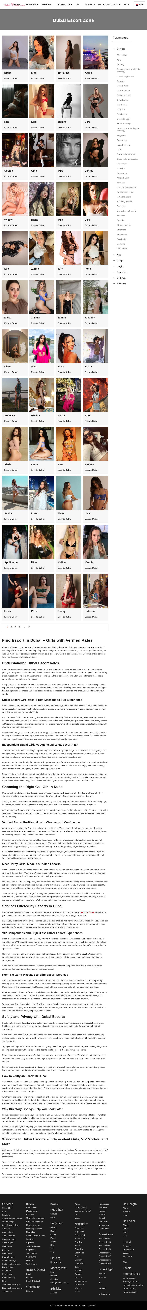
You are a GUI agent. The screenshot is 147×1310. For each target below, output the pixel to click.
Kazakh (78, 1270)
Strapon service (33, 1246)
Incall (28, 1274)
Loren (34, 513)
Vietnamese (104, 1228)
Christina (63, 72)
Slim (52, 1245)
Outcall (29, 1277)
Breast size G (105, 1260)
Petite (53, 1238)
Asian (77, 1204)
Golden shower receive (12, 1288)
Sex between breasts (35, 1235)
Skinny (53, 1241)
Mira (60, 170)
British (77, 1245)
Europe (126, 1253)
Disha (34, 219)
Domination (7, 1253)
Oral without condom (35, 1218)
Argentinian (80, 1231)
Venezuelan (104, 1225)
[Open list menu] (114, 254)
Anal (4, 1211)
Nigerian (78, 1288)
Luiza (7, 611)
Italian (77, 1267)
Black (125, 1232)
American (79, 1228)
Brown (126, 1229)
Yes (100, 1282)
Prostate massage (34, 1221)
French (78, 1256)
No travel (127, 1246)
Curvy (53, 1234)
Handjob (30, 1204)
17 (29, 626)
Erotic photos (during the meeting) (11, 1265)
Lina (33, 72)
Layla (34, 464)
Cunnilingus (7, 1243)
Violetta (89, 464)
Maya (61, 513)
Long (125, 1215)
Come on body (9, 1239)
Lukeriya (90, 611)
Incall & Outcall (33, 1281)
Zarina (89, 170)
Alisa (61, 366)
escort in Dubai (87, 912)
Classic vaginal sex (10, 1225)
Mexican (78, 1277)
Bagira (62, 121)
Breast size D (105, 1249)
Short (125, 1208)
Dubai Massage (130, 1292)
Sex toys (30, 1239)
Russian (102, 1211)
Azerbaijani (80, 1235)
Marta (7, 317)
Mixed (77, 1218)
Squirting (30, 1243)
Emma (62, 317)
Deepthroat (7, 1246)
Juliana (35, 317)
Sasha (8, 513)
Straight (29, 1291)
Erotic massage (9, 1260)
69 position (7, 1208)
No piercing (55, 1262)
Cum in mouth (8, 1235)
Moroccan (79, 1284)
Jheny (61, 611)
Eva (6, 268)
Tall (51, 1248)
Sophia (8, 170)
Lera (87, 121)
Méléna (35, 415)
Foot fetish (7, 1274)
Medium (126, 1211)
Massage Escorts (131, 1281)
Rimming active (33, 1225)
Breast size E (105, 1253)
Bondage (6, 1215)
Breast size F (105, 1256)
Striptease (30, 1250)
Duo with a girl (8, 1257)
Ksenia (89, 562)
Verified (46, 4)
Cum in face (7, 1232)
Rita (6, 121)
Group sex (7, 1291)
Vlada (7, 464)
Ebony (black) (81, 1207)
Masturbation (32, 1211)
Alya (87, 415)
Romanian (103, 1207)
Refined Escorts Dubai (133, 1285)
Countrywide (128, 1249)
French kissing (8, 1277)
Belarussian (80, 1238)
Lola (33, 121)
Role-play (30, 1232)
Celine (62, 562)
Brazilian (78, 1242)
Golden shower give (11, 1284)
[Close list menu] (114, 48)
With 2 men (31, 1264)
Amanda (90, 317)
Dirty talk (6, 1250)
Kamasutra (31, 1207)
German (78, 1260)
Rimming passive (34, 1228)
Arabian (53, 1293)
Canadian (79, 1249)
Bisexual (54, 1204)
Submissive (31, 1253)
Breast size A (105, 1238)
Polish (77, 1291)
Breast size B (105, 1242)
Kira (60, 268)
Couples (6, 1228)
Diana (7, 72)
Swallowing (31, 1257)
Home (17, 4)
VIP (77, 4)
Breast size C (105, 1245)
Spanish (102, 1214)
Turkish (102, 1218)
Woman (53, 1275)
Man (52, 1272)
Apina (88, 72)
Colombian (79, 1253)
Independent (104, 1294)
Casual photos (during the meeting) (12, 1220)
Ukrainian (103, 1221)
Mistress (30, 1214)
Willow (8, 219)
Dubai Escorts (129, 1278)
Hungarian (79, 1263)
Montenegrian (81, 1281)
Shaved (53, 1214)
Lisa (87, 513)
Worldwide (127, 1256)
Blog (127, 4)
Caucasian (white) (83, 1211)
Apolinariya (11, 562)
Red (125, 1236)
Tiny (52, 1252)
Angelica (9, 415)
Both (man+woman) (59, 1283)
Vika (33, 366)
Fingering (6, 1270)
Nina (34, 562)
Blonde (126, 1225)
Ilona (88, 268)
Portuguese (104, 1204)
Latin (77, 1214)
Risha (88, 366)
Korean (78, 1274)
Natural (53, 1217)
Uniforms (30, 1260)
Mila (60, 219)
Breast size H (105, 1263)
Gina (34, 170)
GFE (4, 1281)
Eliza (34, 611)
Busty (52, 1231)
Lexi (87, 219)
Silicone (102, 1277)
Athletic (53, 1227)
